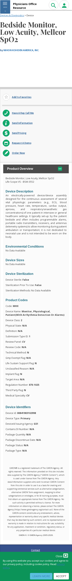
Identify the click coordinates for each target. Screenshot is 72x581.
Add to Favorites (21, 97)
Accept (61, 576)
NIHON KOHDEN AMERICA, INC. (21, 50)
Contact (35, 550)
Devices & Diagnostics (12, 15)
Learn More (41, 576)
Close (59, 556)
